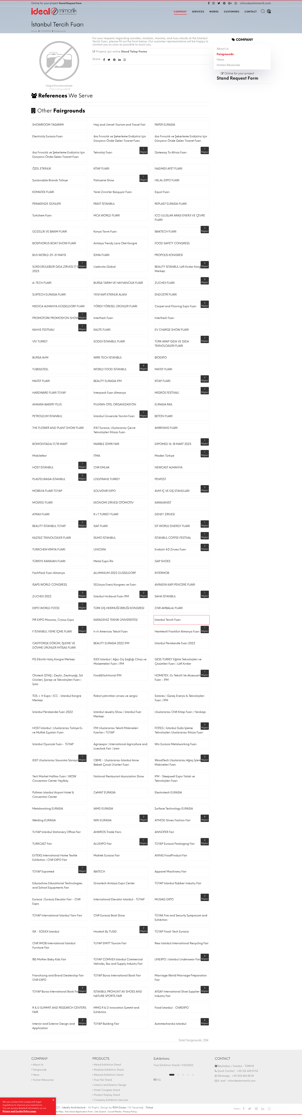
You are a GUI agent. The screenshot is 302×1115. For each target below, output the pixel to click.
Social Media (114, 1111)
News (220, 59)
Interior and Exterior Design (110, 1085)
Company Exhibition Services (111, 1100)
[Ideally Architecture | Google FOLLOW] (230, 3)
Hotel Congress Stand (107, 1090)
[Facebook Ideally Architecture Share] (104, 60)
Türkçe (149, 1107)
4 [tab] (188, 1075)
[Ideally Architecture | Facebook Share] (243, 1108)
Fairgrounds (225, 54)
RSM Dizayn (119, 1107)
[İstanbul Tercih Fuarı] (59, 64)
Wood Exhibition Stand (107, 1064)
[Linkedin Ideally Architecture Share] (119, 60)
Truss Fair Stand (103, 1079)
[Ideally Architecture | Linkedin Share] (263, 1108)
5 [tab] (193, 1075)
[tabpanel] (182, 1067)
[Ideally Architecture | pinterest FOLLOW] (224, 3)
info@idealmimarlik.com (255, 3)
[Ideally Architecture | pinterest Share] (256, 1108)
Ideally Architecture (73, 1107)
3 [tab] (183, 1075)
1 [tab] (171, 1075)
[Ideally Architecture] (53, 11)
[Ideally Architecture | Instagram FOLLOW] (213, 3)
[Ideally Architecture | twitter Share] (249, 1108)
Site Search (100, 1111)
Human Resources (228, 65)
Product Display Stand (107, 1094)
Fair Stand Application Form (79, 1111)
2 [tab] (178, 1075)
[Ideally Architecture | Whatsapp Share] (124, 60)
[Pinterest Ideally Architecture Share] (114, 60)
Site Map (58, 1111)
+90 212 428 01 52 (247, 1071)
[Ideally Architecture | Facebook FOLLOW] (209, 3)
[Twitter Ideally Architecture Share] (109, 60)
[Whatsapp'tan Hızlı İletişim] (236, 3)
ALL (158, 1079)
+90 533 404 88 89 (243, 1075)
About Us (223, 48)
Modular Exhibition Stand (109, 1069)
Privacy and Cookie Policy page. (19, 1111)
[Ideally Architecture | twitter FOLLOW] (219, 3)
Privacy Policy (130, 1111)
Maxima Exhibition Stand (108, 1074)
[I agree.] (53, 1100)
